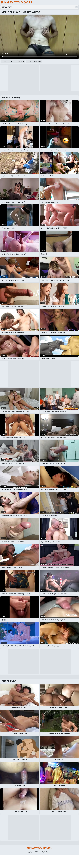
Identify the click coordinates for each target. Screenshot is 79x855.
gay (5, 61)
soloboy (38, 61)
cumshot (21, 61)
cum (30, 61)
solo (12, 61)
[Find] (76, 7)
